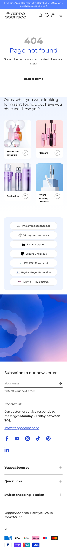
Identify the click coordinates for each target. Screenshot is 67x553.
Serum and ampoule (13, 153)
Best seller (13, 196)
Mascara (43, 152)
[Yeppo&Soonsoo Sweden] (33, 328)
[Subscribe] (58, 383)
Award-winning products (44, 198)
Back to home (33, 78)
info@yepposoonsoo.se (21, 428)
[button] (52, 15)
